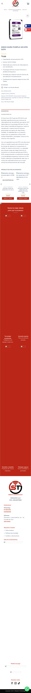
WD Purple (26, 97)
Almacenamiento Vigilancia (20, 96)
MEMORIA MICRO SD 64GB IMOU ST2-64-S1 (8, 189)
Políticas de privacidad (11, 533)
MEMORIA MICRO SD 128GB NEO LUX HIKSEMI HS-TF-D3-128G (23, 190)
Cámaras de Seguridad (14, 9)
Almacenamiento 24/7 (6, 97)
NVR (10, 99)
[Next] (30, 187)
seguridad (14, 97)
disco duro (21, 97)
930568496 (7, 512)
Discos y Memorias (10, 93)
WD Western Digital (9, 102)
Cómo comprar (9, 530)
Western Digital (4, 99)
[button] (2, 3)
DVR (7, 96)
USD (27, 29)
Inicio (5, 9)
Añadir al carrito (8, 198)
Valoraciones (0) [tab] (6, 114)
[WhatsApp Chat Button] (27, 689)
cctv (18, 97)
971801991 (7, 510)
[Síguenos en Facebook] (12, 683)
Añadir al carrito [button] (23, 198)
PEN (27, 25)
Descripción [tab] (5, 111)
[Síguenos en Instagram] (15, 683)
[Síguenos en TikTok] (19, 683)
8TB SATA (11, 96)
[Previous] (1, 187)
